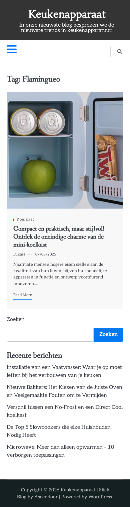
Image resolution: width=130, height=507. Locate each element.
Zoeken (16, 319)
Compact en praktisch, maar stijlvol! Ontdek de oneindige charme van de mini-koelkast (58, 237)
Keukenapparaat (66, 14)
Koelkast (25, 219)
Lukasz (19, 254)
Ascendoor (46, 497)
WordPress (100, 497)
